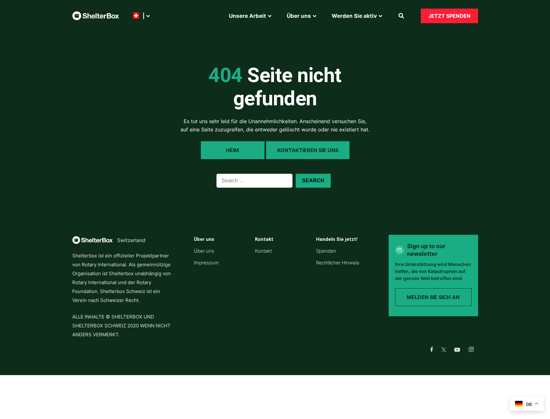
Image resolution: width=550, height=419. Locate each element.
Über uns (204, 251)
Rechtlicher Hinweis (337, 263)
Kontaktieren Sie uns (307, 150)
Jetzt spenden (449, 16)
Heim (232, 150)
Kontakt (263, 251)
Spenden (326, 251)
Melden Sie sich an (433, 297)
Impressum (206, 263)
